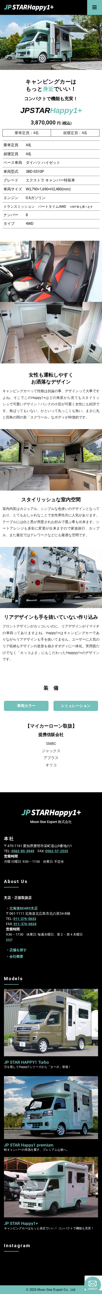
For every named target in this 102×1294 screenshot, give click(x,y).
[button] (94, 7)
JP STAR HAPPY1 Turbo (26, 1062)
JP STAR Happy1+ (21, 1223)
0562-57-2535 (56, 851)
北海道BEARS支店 (23, 908)
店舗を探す (18, 950)
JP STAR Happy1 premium (28, 1145)
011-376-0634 (25, 924)
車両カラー (26, 706)
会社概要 (16, 956)
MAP (9, 939)
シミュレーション (76, 706)
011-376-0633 (24, 919)
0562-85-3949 (22, 851)
